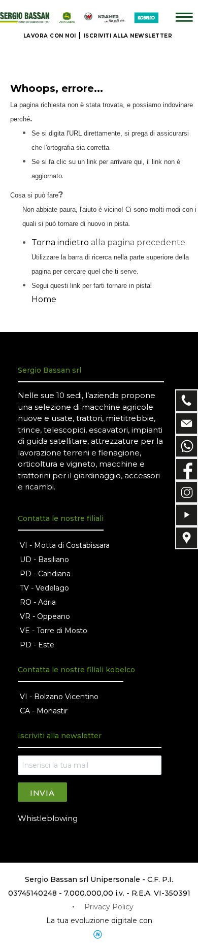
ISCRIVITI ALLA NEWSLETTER (128, 35)
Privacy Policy (109, 906)
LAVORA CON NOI (49, 35)
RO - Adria (38, 602)
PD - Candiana (45, 573)
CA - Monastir (44, 710)
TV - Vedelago (44, 588)
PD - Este (37, 644)
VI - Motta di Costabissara (65, 545)
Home (43, 299)
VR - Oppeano (45, 616)
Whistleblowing (48, 818)
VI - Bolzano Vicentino (59, 696)
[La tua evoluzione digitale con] (99, 934)
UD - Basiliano (44, 559)
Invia (42, 793)
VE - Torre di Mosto (53, 630)
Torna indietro (60, 242)
